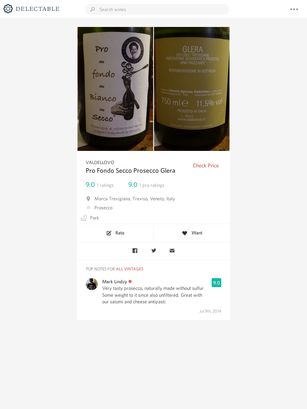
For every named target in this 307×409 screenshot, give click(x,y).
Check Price (206, 165)
